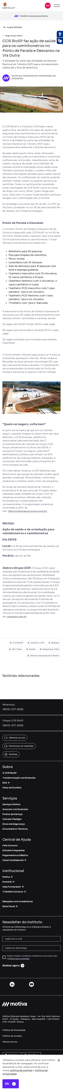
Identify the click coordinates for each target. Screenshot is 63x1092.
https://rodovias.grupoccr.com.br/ (27, 511)
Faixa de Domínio (12, 787)
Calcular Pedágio (12, 819)
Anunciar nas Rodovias (15, 809)
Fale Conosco (10, 845)
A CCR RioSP (9, 773)
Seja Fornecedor (11, 887)
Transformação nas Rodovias (18, 778)
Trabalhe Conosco (12, 891)
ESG (4, 782)
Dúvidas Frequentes (13, 850)
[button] (47, 6)
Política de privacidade (18, 958)
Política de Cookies (12, 1036)
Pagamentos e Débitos (15, 855)
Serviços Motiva (11, 804)
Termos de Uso (9, 1041)
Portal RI (7, 882)
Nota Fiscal (8, 906)
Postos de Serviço (12, 814)
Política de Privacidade (13, 1030)
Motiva (6, 877)
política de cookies (21, 1070)
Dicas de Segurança (13, 824)
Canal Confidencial (13, 860)
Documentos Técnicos (15, 829)
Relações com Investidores (17, 901)
